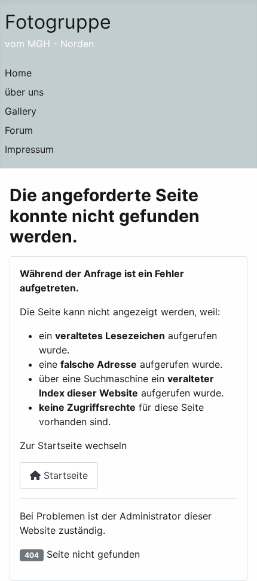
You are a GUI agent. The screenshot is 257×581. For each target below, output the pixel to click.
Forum (19, 130)
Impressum (29, 149)
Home (18, 73)
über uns (24, 92)
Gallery (20, 111)
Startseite (64, 475)
